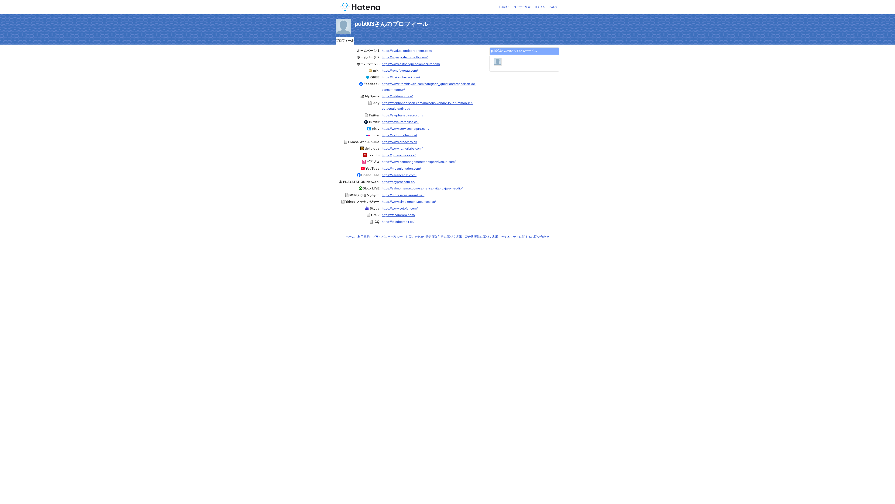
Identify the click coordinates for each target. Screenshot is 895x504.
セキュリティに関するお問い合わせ (525, 236)
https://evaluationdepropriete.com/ (407, 50)
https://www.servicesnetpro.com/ (405, 128)
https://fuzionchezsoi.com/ (401, 77)
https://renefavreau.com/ (400, 70)
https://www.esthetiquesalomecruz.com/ (411, 64)
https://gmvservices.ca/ (399, 155)
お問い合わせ (415, 236)
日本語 (503, 7)
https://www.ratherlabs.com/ (402, 148)
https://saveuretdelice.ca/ (400, 122)
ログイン (539, 7)
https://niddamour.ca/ (397, 96)
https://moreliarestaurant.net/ (403, 195)
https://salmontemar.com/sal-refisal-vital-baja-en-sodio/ (422, 188)
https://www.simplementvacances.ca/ (409, 201)
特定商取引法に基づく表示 (444, 236)
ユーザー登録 (522, 7)
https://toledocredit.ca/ (398, 222)
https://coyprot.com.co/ (398, 182)
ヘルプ (553, 7)
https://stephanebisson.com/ (402, 115)
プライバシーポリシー (387, 236)
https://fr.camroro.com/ (398, 215)
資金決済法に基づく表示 (481, 236)
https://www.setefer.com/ (400, 208)
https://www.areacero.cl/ (399, 142)
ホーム (350, 236)
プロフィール (345, 40)
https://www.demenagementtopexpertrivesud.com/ (419, 162)
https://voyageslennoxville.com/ (405, 57)
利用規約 (364, 236)
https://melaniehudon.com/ (401, 168)
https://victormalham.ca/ (399, 135)
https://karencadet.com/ (399, 175)
